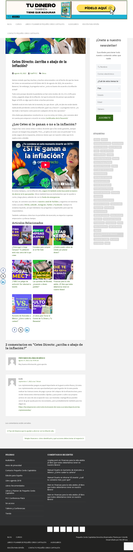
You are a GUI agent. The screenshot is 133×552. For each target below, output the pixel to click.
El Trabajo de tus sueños (103, 170)
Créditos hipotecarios (102, 158)
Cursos (19, 24)
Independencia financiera (103, 200)
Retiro (120, 223)
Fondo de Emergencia (102, 185)
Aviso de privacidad (13, 465)
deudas (115, 158)
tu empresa (98, 243)
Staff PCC (33, 73)
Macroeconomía (100, 211)
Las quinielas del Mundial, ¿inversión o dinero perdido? (42, 284)
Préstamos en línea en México (32, 358)
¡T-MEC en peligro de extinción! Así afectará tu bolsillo (21, 284)
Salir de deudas (115, 226)
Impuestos (98, 196)
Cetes (96, 151)
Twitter (49, 205)
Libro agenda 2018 (13, 480)
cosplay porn (52, 460)
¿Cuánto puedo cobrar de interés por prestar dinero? (63, 250)
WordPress (123, 540)
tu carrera (114, 239)
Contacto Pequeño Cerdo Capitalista (23, 33)
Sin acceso (9, 503)
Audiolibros (73, 24)
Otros (44, 73)
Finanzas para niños (101, 181)
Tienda (8, 513)
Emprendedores (100, 173)
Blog (9, 24)
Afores (96, 139)
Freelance (115, 192)
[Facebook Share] (14, 329)
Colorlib (125, 537)
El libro (114, 166)
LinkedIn (33, 205)
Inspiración (98, 208)
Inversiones (109, 208)
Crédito (110, 155)
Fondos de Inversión (101, 192)
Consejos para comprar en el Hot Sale (41, 248)
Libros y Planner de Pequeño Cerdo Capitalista (44, 24)
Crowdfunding (99, 155)
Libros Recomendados (14, 485)
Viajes (107, 243)
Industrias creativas (101, 204)
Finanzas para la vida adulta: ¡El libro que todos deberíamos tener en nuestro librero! (63, 285)
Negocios (97, 219)
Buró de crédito (115, 147)
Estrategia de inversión (102, 177)
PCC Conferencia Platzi (15, 498)
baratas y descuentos (102, 143)
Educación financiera (102, 166)
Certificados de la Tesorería (56, 118)
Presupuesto (111, 223)
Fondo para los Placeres (103, 189)
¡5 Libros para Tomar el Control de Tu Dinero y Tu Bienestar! (42, 318)
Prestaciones (99, 223)
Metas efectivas (116, 215)
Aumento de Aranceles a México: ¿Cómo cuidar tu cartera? (21, 318)
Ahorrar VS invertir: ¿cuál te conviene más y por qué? (65, 478)
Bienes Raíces (118, 143)
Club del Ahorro (107, 151)
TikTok (27, 205)
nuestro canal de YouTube (48, 201)
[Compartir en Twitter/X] (20, 329)
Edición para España (90, 24)
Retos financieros (100, 226)
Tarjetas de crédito (101, 239)
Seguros (97, 230)
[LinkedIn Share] (27, 329)
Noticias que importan (112, 219)
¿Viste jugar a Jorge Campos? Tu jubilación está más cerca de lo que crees (21, 251)
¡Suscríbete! (105, 118)
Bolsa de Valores (100, 147)
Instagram (42, 205)
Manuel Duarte (53, 470)
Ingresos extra (116, 204)
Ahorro (104, 139)
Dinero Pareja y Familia (102, 162)
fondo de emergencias (51, 197)
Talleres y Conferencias (15, 508)
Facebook (58, 205)
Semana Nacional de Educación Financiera (105, 235)
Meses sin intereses (101, 215)
